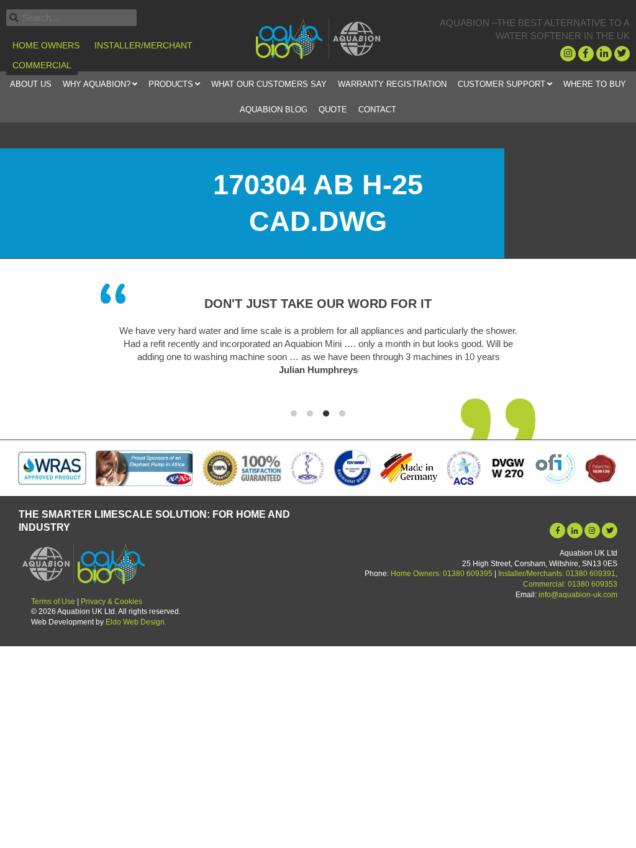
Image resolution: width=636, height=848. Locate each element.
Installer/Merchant (143, 45)
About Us (31, 84)
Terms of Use (53, 601)
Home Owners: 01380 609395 (442, 573)
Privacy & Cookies (111, 601)
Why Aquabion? (96, 84)
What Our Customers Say (269, 84)
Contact (377, 109)
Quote (333, 109)
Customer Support (501, 84)
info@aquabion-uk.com (577, 594)
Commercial (41, 65)
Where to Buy (594, 84)
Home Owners (46, 45)
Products (170, 84)
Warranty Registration (392, 84)
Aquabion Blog (273, 109)
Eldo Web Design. (136, 622)
